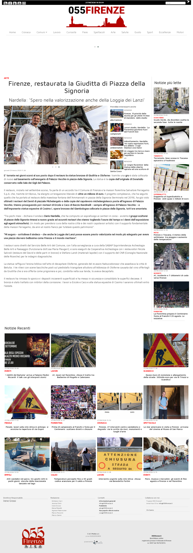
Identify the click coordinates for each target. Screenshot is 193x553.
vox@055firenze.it (106, 513)
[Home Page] (96, 16)
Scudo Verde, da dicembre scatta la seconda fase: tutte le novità (171, 121)
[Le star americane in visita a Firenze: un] (166, 402)
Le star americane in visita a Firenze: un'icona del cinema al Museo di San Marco (166, 428)
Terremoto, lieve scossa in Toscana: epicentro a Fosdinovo (171, 159)
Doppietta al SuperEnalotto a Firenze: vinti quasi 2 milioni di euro (171, 197)
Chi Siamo (150, 510)
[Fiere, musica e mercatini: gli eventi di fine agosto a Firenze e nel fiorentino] (166, 454)
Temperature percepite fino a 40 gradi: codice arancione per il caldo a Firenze (73, 480)
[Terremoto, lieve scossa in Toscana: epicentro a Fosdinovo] (171, 139)
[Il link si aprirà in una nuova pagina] (98, 542)
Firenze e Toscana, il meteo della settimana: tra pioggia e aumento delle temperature (170, 237)
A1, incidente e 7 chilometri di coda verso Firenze (171, 276)
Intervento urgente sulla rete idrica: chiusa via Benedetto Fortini (119, 480)
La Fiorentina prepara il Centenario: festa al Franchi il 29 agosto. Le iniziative (171, 315)
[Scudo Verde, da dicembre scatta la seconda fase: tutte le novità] (171, 100)
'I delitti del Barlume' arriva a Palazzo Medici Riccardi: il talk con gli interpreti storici (27, 376)
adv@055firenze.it (106, 508)
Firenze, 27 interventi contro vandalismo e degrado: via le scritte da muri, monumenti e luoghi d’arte (120, 429)
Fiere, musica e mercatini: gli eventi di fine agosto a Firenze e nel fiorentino (166, 480)
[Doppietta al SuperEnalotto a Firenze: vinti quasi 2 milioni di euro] (171, 177)
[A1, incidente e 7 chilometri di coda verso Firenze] (171, 256)
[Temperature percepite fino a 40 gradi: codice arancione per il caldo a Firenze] (73, 454)
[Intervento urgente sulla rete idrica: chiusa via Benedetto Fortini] (119, 454)
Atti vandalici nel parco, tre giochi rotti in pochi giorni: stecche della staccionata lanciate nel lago (27, 481)
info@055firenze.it (106, 503)
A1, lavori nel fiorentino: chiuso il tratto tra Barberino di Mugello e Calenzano (73, 376)
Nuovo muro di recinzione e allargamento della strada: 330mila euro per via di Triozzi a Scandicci (166, 377)
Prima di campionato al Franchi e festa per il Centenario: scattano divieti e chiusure (73, 428)
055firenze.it (156, 536)
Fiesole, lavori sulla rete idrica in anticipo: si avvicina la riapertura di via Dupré (27, 428)
